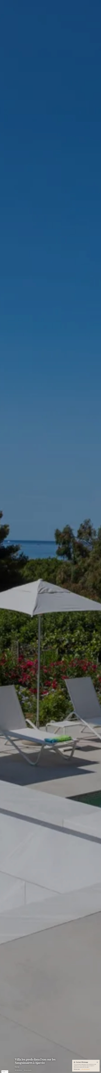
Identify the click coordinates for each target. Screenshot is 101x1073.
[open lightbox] (50, 536)
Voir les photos (18, 1070)
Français (3, 1071)
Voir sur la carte (27, 1070)
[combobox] (4, 1071)
